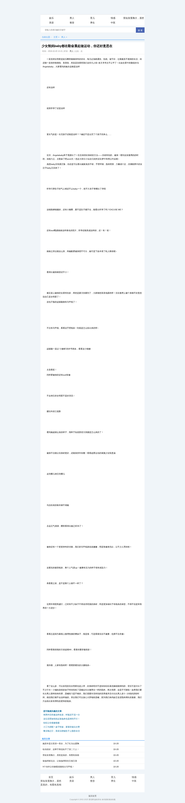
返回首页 (92, 796)
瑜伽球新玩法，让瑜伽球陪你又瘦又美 (60, 761)
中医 (113, 22)
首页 (51, 777)
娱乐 (51, 18)
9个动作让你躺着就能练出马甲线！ (58, 767)
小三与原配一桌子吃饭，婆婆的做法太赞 (61, 727)
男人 (72, 18)
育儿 (92, 18)
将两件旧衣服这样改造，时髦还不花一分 (61, 715)
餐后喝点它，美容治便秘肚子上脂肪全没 (61, 731)
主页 (55, 37)
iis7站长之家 (51, 789)
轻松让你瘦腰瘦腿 (51, 723)
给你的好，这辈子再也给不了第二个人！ (61, 749)
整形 (72, 22)
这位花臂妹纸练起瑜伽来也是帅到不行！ (61, 719)
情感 (113, 18)
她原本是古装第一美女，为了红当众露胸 (61, 743)
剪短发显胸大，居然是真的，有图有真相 (133, 18)
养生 (92, 22)
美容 (51, 22)
